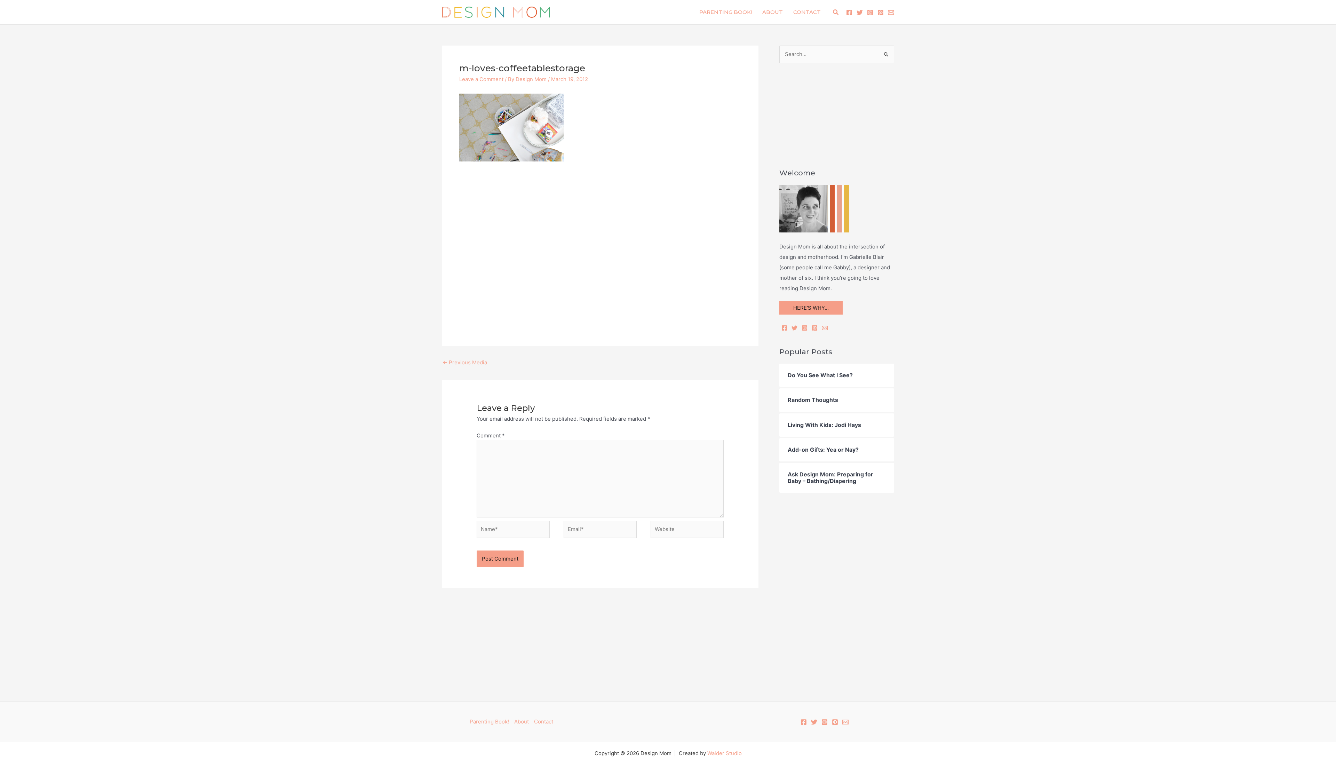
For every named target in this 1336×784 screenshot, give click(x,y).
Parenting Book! (725, 12)
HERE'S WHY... (811, 307)
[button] (836, 12)
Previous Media (465, 362)
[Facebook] (849, 12)
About (772, 12)
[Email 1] (891, 12)
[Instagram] (870, 12)
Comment (491, 435)
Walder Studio (724, 753)
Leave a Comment (481, 79)
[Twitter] (860, 12)
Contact (807, 12)
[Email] (825, 328)
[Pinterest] (880, 12)
